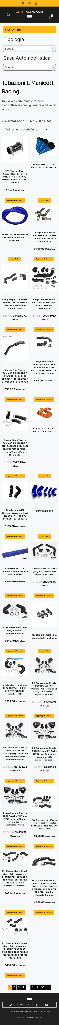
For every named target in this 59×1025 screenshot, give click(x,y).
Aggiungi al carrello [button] (15, 200)
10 (42, 987)
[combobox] (29, 49)
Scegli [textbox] (9, 48)
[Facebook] (23, 3)
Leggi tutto (44, 200)
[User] (36, 3)
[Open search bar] (8, 14)
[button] (29, 16)
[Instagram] (29, 3)
